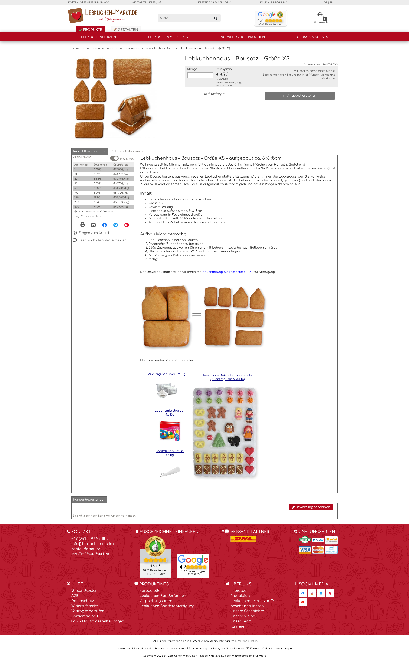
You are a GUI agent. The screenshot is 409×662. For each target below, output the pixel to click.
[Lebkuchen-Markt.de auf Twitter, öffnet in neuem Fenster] (321, 593)
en (331, 2)
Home (76, 48)
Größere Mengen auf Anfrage (93, 211)
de (325, 2)
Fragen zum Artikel (93, 233)
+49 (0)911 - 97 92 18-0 (90, 539)
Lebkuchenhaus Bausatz (161, 48)
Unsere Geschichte (247, 611)
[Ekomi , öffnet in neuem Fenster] (155, 557)
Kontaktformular (85, 549)
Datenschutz (82, 601)
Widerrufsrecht (84, 606)
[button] (89, 151)
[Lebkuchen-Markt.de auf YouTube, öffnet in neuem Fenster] (303, 602)
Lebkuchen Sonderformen (163, 596)
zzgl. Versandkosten (87, 216)
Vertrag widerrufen (87, 611)
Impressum (240, 591)
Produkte (92, 30)
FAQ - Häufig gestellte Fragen (97, 621)
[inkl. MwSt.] (114, 158)
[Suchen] (215, 18)
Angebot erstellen (301, 95)
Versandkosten (224, 85)
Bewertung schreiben (312, 507)
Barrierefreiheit (84, 616)
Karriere (237, 626)
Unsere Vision (242, 616)
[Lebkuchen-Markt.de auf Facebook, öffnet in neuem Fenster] (303, 593)
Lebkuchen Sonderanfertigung (167, 606)
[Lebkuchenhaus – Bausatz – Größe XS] (114, 98)
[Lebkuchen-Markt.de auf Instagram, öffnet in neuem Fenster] (312, 593)
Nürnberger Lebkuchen (242, 37)
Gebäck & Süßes (312, 37)
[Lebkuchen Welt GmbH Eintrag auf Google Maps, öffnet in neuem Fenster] (193, 560)
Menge (192, 69)
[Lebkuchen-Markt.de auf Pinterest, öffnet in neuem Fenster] (330, 593)
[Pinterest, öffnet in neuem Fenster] (127, 225)
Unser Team (241, 621)
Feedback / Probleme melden (102, 240)
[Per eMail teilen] (93, 225)
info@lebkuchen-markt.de (94, 544)
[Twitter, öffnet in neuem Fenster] (116, 225)
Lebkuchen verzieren (168, 37)
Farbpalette (150, 591)
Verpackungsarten (156, 601)
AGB (75, 596)
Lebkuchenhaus (128, 48)
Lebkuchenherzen (98, 37)
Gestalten (127, 30)
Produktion (240, 596)
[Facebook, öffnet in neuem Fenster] (104, 225)
